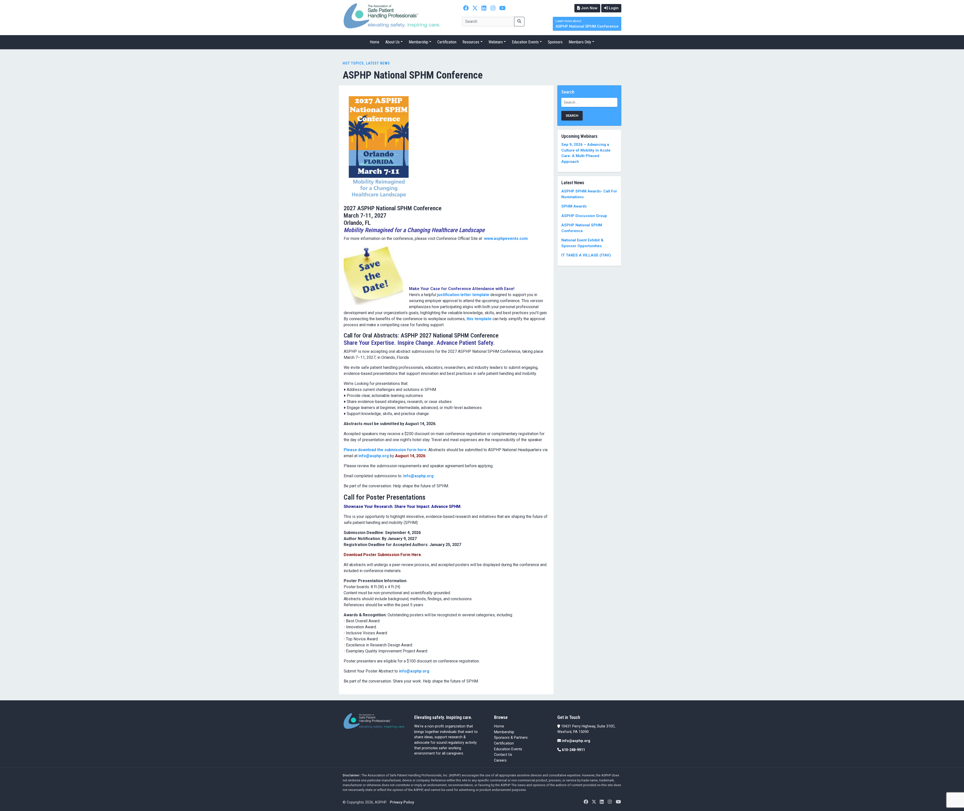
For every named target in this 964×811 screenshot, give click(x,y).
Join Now (588, 8)
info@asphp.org (373, 455)
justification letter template (463, 294)
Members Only (580, 42)
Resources (470, 42)
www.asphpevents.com (506, 238)
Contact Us (503, 755)
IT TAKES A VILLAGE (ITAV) (586, 255)
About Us (392, 42)
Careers (500, 760)
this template (479, 318)
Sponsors (555, 42)
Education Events (525, 42)
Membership (418, 42)
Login (613, 8)
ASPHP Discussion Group (584, 216)
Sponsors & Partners (511, 737)
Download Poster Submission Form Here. (383, 554)
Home (374, 42)
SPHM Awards (574, 206)
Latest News (378, 63)
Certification (446, 42)
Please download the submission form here (385, 449)
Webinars (496, 42)
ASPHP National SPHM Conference (587, 24)
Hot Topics (353, 63)
